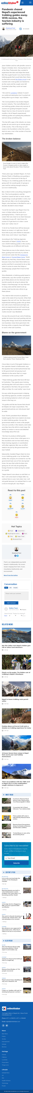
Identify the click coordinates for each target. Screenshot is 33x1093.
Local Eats (4, 1059)
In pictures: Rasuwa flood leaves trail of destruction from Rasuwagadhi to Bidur (21, 800)
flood (25, 533)
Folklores (4, 1057)
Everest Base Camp (18, 257)
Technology (5, 1083)
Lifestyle (4, 1044)
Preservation (5, 1062)
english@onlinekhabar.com (13, 1021)
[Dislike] (15, 615)
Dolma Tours (13, 608)
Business (4, 1047)
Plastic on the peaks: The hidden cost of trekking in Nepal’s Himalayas (16, 673)
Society (4, 1039)
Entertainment (5, 1041)
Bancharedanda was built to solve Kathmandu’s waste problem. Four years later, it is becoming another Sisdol (11, 893)
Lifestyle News (5, 1072)
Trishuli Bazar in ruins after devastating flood (21, 833)
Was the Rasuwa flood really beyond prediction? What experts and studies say (11, 948)
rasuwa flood (21, 530)
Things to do (5, 1065)
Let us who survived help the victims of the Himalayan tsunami (11, 880)
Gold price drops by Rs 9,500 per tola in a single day (12, 959)
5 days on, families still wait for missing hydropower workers (12, 991)
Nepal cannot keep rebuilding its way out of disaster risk (12, 980)
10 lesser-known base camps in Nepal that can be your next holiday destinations (15, 754)
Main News (5, 1033)
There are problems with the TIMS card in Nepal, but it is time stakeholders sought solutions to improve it (16, 783)
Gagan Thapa (20, 536)
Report (23, 615)
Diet (3, 1078)
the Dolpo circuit (20, 79)
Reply (5, 615)
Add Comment (11, 603)
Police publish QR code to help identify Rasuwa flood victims (21, 817)
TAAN (19, 241)
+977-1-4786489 (21, 1018)
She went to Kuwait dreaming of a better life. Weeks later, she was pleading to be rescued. (12, 917)
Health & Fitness (6, 1080)
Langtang (14, 93)
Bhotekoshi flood (17, 539)
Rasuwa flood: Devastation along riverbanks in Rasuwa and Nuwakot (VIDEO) (21, 826)
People (4, 1086)
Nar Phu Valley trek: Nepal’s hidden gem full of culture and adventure (16, 646)
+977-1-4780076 (10, 1018)
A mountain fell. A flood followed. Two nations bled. (21, 808)
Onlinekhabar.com (7, 1015)
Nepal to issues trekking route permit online (15, 700)
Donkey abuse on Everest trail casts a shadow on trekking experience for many (16, 727)
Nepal (11, 530)
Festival (4, 1054)
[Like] (9, 615)
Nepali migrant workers (14, 533)
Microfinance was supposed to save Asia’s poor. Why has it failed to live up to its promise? (11, 929)
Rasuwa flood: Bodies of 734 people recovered (11, 970)
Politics (4, 1036)
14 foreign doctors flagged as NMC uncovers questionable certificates (11, 905)
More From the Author (11, 575)
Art (3, 1075)
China (11, 536)
